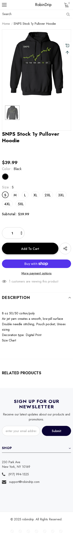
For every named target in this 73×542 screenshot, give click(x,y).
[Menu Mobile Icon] (4, 5)
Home (6, 23)
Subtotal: (9, 214)
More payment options (36, 273)
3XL (61, 195)
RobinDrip (37, 5)
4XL (7, 204)
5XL (21, 204)
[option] (36, 63)
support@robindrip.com (24, 482)
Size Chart (9, 340)
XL (35, 195)
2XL (48, 195)
